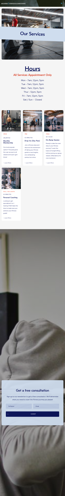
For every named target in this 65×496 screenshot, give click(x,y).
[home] (14, 3)
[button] (61, 3)
